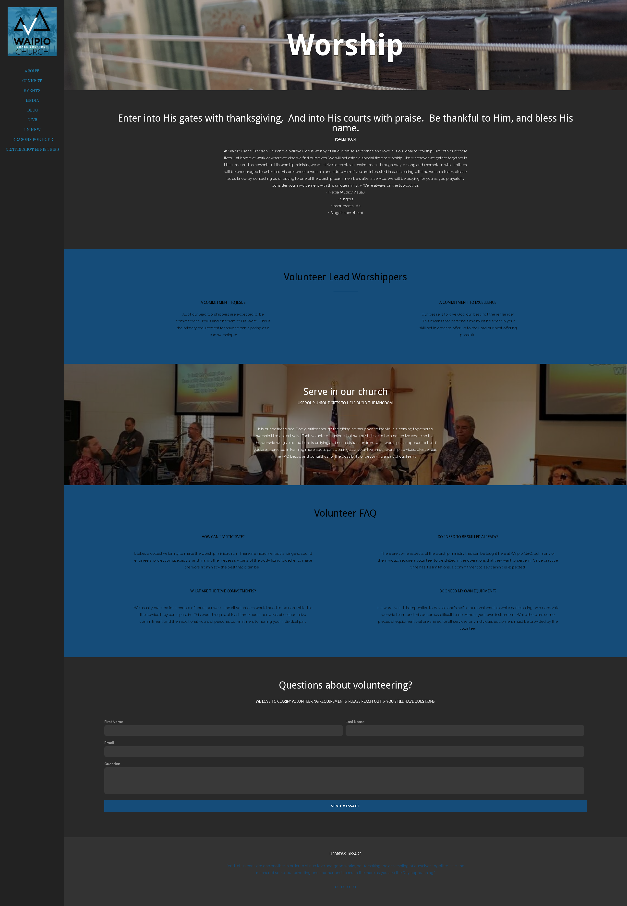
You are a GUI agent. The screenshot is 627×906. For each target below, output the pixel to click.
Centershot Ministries (32, 150)
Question (112, 764)
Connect (32, 81)
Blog (32, 111)
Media (32, 101)
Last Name (355, 722)
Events (32, 91)
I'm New (32, 130)
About (32, 71)
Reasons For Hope (32, 140)
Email (109, 743)
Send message (345, 806)
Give (32, 120)
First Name (113, 722)
